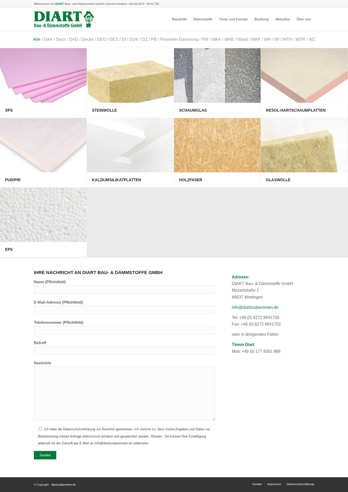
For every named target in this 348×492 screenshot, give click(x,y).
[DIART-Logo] (64, 19)
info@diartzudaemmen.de (255, 307)
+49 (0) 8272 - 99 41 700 (143, 3)
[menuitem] (179, 19)
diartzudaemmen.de (63, 484)
